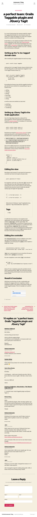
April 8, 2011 (20, 24)
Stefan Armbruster (12, 24)
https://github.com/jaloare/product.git (13, 437)
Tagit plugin (14, 45)
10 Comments (27, 24)
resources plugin (13, 121)
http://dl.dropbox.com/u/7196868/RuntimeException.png (18, 442)
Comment (7, 485)
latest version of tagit (21, 132)
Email (20, 494)
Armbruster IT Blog (18, 2)
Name (6, 494)
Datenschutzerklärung (18, 514)
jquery (9, 299)
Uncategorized (18, 10)
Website (6, 499)
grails (7, 299)
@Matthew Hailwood (10, 352)
